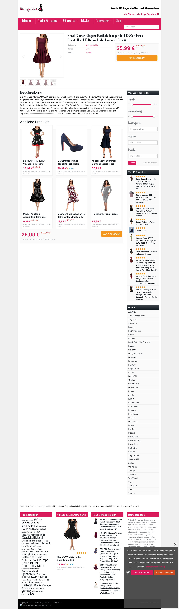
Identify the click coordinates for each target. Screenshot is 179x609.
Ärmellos (28, 593)
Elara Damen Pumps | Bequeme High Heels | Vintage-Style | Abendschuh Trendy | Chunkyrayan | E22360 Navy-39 (69, 162)
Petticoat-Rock (29, 560)
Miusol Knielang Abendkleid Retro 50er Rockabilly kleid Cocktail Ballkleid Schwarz (35, 215)
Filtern (132, 163)
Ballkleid (27, 529)
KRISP (131, 399)
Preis (131, 99)
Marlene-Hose (28, 551)
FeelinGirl (132, 376)
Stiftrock (26, 577)
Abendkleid (29, 526)
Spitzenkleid (29, 574)
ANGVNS (132, 323)
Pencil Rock (42, 554)
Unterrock (38, 583)
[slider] (131, 104)
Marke (132, 149)
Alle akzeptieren (142, 572)
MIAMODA (133, 414)
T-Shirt (34, 579)
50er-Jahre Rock (27, 521)
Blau (87, 49)
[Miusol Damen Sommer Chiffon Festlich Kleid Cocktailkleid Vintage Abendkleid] (106, 142)
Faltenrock (35, 540)
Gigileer (132, 380)
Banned (131, 327)
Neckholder (42, 551)
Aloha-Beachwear (136, 315)
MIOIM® (132, 417)
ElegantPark (133, 368)
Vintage (131, 470)
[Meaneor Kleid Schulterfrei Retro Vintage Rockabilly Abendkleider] (71, 195)
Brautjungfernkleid (33, 534)
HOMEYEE (133, 387)
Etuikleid (25, 541)
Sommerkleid (29, 571)
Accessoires (102, 20)
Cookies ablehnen (164, 572)
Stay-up (42, 574)
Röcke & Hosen (47, 20)
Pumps (43, 560)
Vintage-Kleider (92, 45)
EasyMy (132, 365)
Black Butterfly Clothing (139, 342)
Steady (131, 451)
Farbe (132, 136)
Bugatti (131, 346)
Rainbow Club (134, 440)
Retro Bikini (29, 563)
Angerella (132, 319)
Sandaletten (25, 569)
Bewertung (135, 111)
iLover (131, 391)
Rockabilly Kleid (32, 566)
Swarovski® (133, 459)
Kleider (27, 20)
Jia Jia (131, 395)
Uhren (31, 582)
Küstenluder (133, 402)
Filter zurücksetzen (150, 163)
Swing (131, 463)
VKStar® (132, 474)
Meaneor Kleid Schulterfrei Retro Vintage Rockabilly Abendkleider (71, 215)
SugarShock (133, 455)
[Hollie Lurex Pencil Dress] (106, 195)
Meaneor (132, 410)
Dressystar (133, 361)
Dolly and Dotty (135, 353)
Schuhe (85, 20)
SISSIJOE (132, 448)
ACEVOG (132, 312)
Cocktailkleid (32, 537)
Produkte (33, 506)
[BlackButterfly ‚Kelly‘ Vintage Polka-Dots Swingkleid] (37, 142)
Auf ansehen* (137, 58)
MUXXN (131, 429)
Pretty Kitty (133, 436)
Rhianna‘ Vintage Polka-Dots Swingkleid (69, 558)
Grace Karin (133, 383)
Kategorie (134, 122)
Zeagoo (131, 493)
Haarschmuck (42, 543)
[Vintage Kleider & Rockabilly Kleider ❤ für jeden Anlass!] (42, 8)
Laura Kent (133, 406)
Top (47, 580)
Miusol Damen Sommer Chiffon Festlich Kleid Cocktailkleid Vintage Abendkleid (104, 162)
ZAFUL (131, 489)
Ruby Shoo (133, 444)
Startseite (24, 506)
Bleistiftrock (26, 532)
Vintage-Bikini (31, 585)
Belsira (131, 334)
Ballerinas (42, 527)
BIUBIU (131, 338)
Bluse (36, 532)
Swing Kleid (39, 577)
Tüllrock (24, 583)
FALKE (131, 372)
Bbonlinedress (134, 331)
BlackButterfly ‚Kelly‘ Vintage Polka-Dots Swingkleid (34, 162)
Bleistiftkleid (39, 529)
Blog (118, 20)
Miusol (88, 53)
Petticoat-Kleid (32, 557)
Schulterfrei (34, 569)
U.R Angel (132, 467)
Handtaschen (28, 546)
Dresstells (132, 357)
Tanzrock (42, 580)
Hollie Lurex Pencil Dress (105, 214)
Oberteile (69, 20)
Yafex (131, 482)
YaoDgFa (132, 485)
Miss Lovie (133, 421)
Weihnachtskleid (37, 591)
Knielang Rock (36, 549)
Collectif (132, 349)
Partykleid (28, 554)
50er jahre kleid (31, 521)
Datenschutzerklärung (155, 567)
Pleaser (131, 433)
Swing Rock (26, 580)
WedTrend (133, 478)
